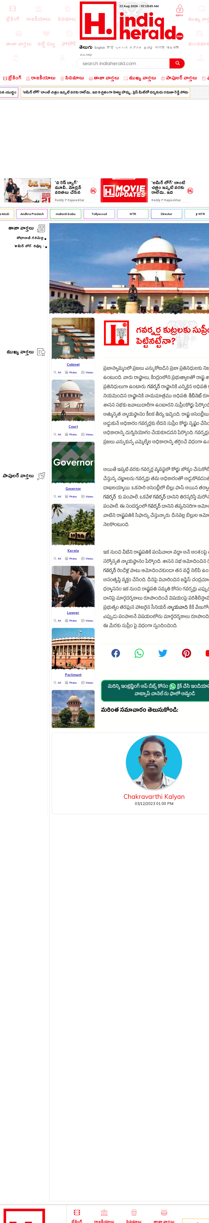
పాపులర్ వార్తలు (18, 476)
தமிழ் (148, 48)
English (100, 48)
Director (163, 214)
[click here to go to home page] (131, 38)
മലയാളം (86, 55)
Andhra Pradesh (29, 214)
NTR (129, 214)
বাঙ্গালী (172, 48)
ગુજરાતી (121, 48)
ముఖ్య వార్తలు (20, 353)
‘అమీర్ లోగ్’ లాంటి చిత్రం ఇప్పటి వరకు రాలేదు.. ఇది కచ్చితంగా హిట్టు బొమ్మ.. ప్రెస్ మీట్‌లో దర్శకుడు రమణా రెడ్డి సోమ (102, 93)
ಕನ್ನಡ (135, 48)
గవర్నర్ (153, 387)
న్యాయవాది (177, 608)
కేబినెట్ (195, 396)
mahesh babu (62, 214)
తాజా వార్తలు (21, 229)
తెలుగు (86, 48)
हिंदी (110, 48)
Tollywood (96, 214)
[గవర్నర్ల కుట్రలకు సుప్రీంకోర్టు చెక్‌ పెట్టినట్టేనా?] (139, 657)
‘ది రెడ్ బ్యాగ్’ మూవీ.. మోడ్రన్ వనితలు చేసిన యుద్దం (68, 187)
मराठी (159, 48)
